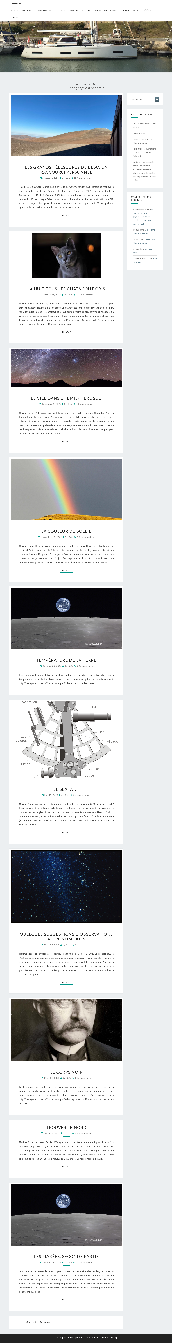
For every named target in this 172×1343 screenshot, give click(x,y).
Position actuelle (45, 10)
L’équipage (73, 10)
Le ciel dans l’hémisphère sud (66, 398)
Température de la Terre (66, 660)
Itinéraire (86, 10)
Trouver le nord (66, 1127)
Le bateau (61, 10)
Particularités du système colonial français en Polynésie (144, 152)
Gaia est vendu (139, 133)
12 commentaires (83, 178)
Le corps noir (66, 1072)
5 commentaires (82, 795)
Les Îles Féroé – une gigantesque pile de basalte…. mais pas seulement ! (143, 216)
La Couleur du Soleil (66, 531)
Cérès (146, 10)
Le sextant (66, 789)
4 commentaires (85, 404)
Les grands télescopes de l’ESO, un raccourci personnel (66, 169)
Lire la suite (67, 215)
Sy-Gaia (14, 10)
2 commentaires (85, 294)
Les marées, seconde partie (66, 1256)
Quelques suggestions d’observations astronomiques (66, 936)
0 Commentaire (85, 666)
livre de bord (27, 10)
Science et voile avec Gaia (106, 10)
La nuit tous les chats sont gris (66, 288)
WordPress (94, 1337)
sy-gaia (16, 3)
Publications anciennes (38, 1322)
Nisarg (114, 1337)
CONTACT (15, 17)
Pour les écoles (130, 10)
